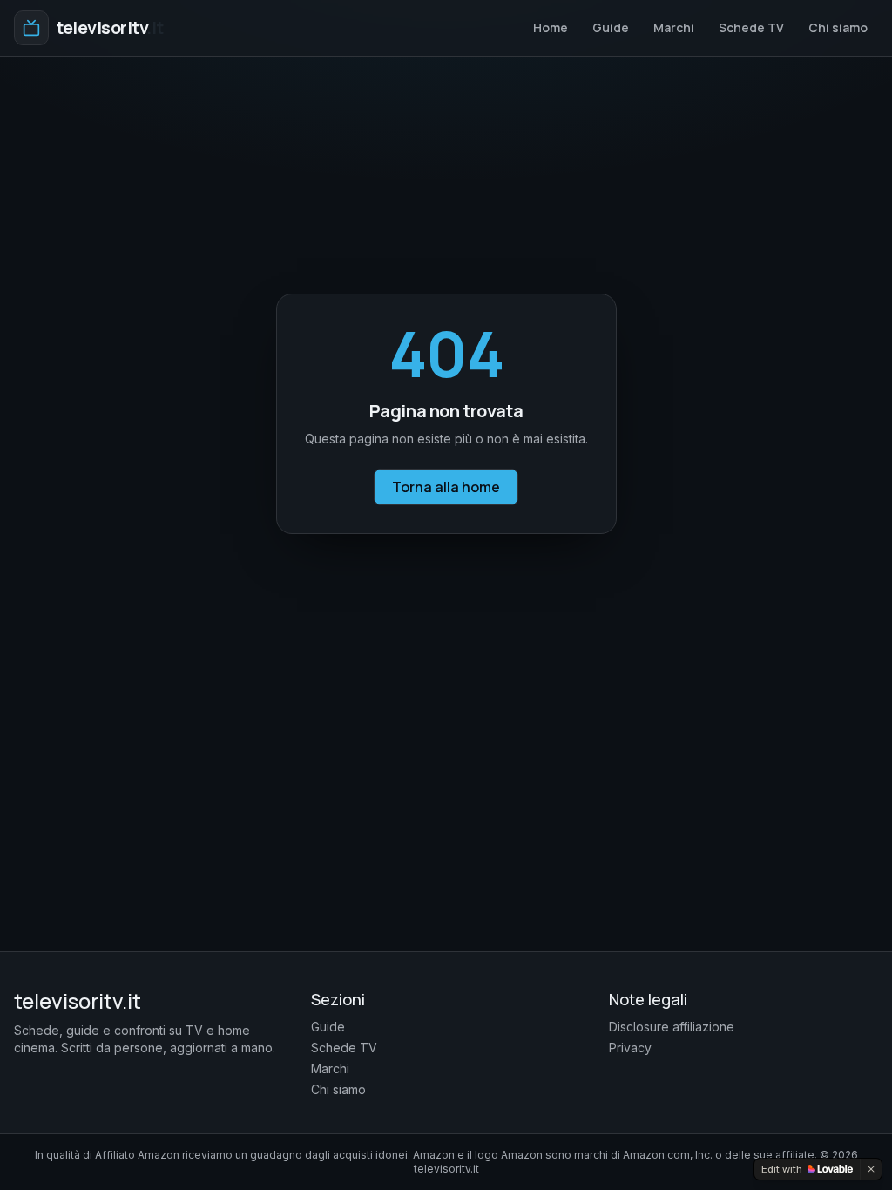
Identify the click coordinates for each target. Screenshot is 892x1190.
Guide (610, 27)
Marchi (673, 27)
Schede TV (751, 27)
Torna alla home (446, 487)
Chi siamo (838, 27)
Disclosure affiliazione (671, 1026)
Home (550, 27)
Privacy (630, 1047)
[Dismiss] (871, 1169)
